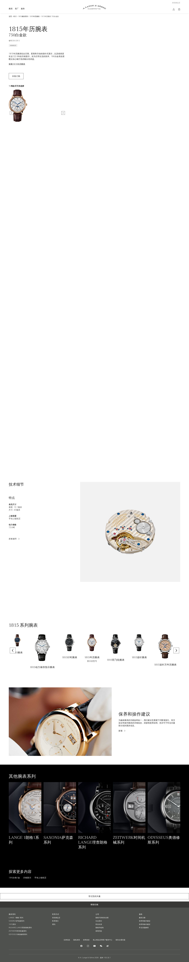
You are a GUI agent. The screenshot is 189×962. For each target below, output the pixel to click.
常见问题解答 (144, 927)
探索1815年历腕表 (17, 64)
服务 (23, 8)
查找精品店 (56, 918)
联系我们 (55, 921)
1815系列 (12, 924)
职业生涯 (99, 924)
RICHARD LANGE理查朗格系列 (20, 927)
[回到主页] (94, 7)
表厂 (17, 8)
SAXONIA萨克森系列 (16, 921)
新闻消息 (99, 931)
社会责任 (99, 921)
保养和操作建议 (144, 921)
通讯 (53, 924)
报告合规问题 (120, 940)
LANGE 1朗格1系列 (16, 918)
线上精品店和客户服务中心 (102, 940)
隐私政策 (76, 940)
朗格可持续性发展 (102, 918)
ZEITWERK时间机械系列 (18, 931)
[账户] (173, 9)
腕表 (11, 8)
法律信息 (67, 940)
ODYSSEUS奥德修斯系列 (18, 934)
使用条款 (86, 940)
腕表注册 (142, 918)
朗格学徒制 (100, 927)
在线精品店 (13, 45)
